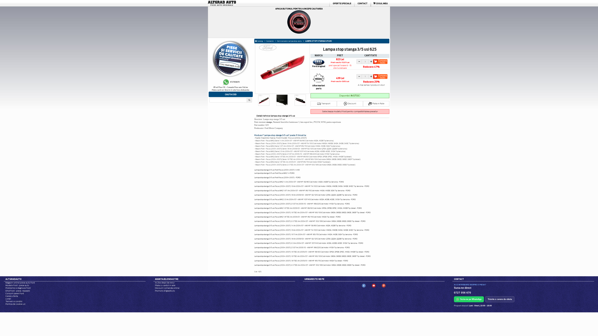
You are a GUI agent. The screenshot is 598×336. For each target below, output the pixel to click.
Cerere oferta (11, 296)
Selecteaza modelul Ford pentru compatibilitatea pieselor (350, 111)
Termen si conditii (13, 301)
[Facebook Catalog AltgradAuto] (364, 285)
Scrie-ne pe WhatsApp (471, 299)
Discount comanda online (167, 288)
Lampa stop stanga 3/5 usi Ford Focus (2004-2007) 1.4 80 (277, 170)
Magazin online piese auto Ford (20, 283)
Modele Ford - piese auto (17, 285)
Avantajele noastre (166, 279)
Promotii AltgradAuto (165, 291)
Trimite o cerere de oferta (500, 299)
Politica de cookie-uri (15, 304)
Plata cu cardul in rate (165, 285)
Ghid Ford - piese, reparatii (17, 291)
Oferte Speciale (342, 3)
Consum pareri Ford (14, 293)
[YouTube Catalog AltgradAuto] (374, 285)
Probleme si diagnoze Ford (18, 288)
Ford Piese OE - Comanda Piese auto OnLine (231, 87)
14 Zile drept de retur (164, 283)
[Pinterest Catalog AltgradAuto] (384, 285)
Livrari (8, 299)
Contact (363, 3)
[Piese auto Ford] (237, 3)
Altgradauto (13, 279)
